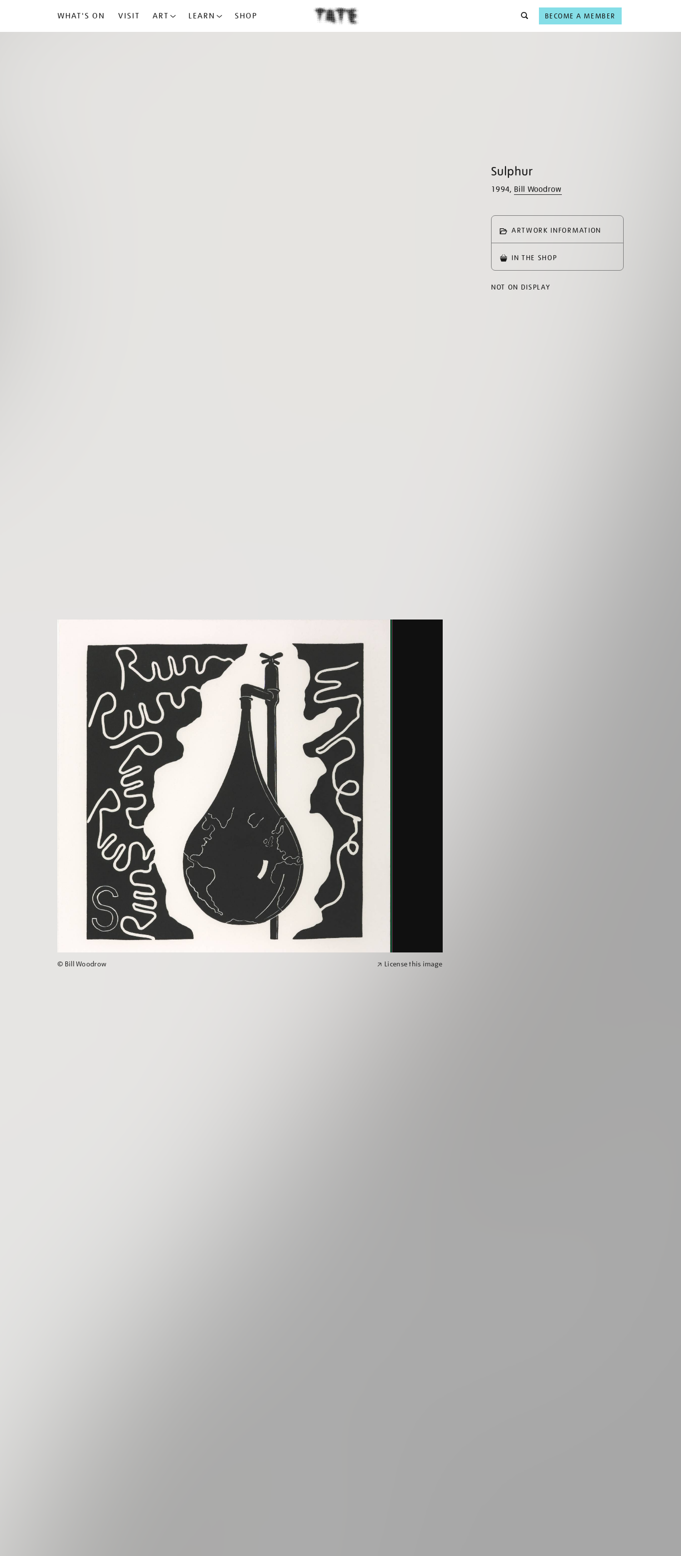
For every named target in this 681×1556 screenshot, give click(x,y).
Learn (201, 16)
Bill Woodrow (538, 189)
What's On (81, 16)
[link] (212, 964)
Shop (246, 16)
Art (161, 16)
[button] (522, 16)
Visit (129, 16)
